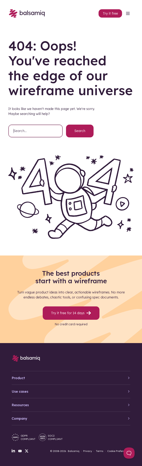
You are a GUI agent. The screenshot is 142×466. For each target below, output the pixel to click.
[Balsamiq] (26, 13)
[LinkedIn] (13, 450)
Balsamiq (73, 450)
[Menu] (128, 13)
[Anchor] (39, 273)
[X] (26, 451)
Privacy (87, 450)
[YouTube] (20, 451)
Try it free (110, 13)
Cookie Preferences (118, 450)
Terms (99, 450)
